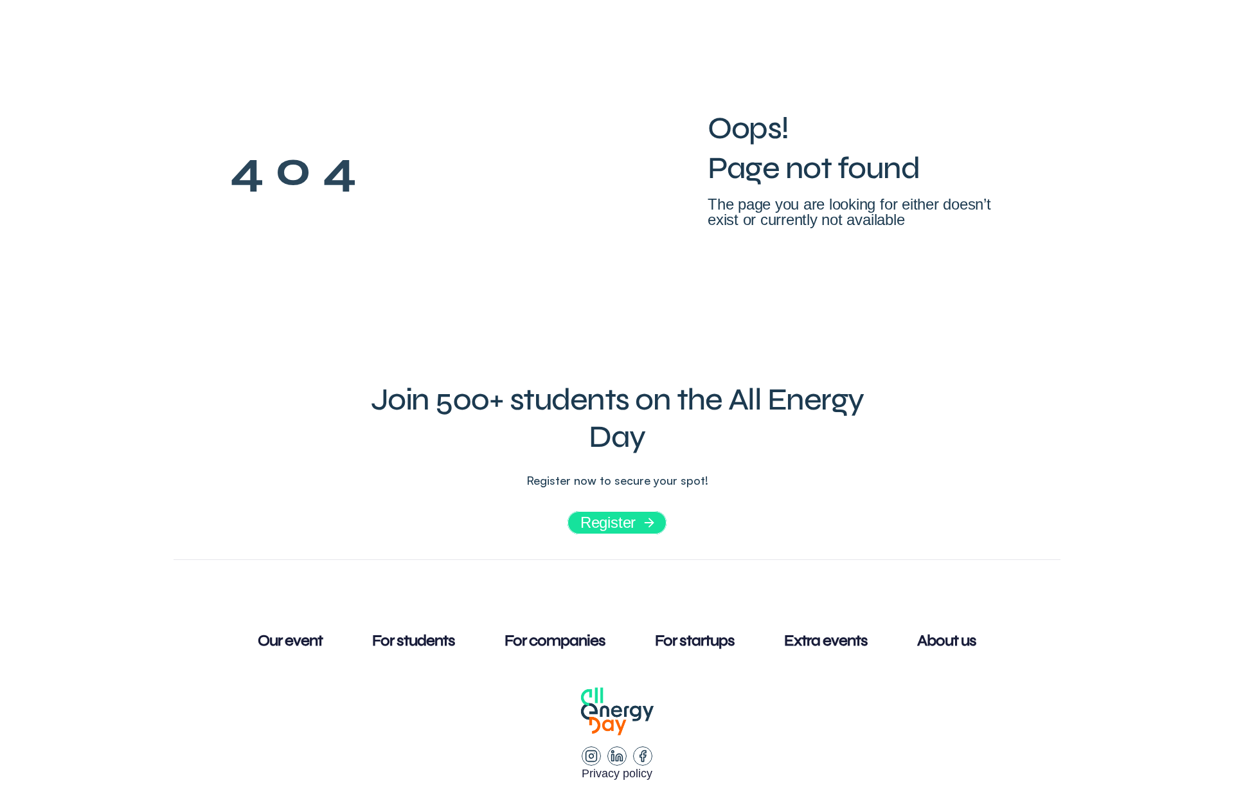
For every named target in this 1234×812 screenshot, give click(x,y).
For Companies (619, 35)
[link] (942, 35)
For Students (499, 35)
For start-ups (740, 35)
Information (361, 35)
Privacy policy (617, 773)
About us (837, 35)
